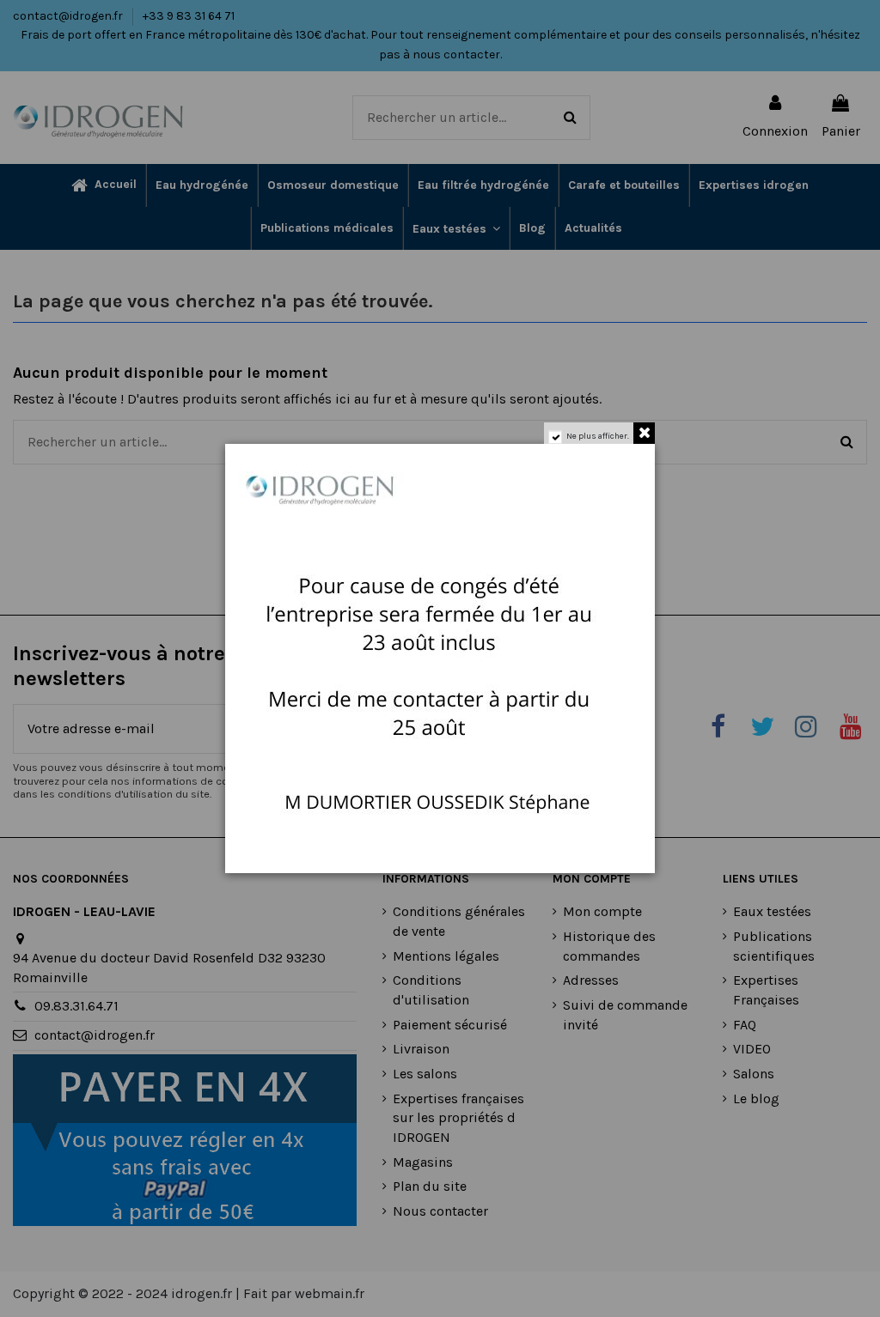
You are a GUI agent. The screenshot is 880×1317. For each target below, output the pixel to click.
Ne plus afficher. (597, 436)
